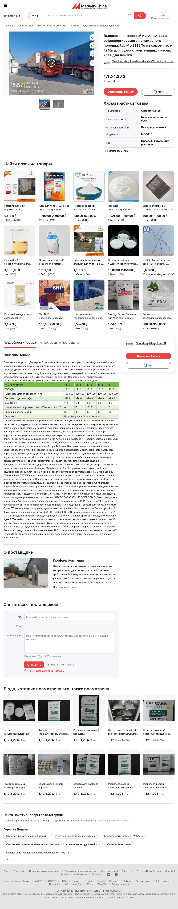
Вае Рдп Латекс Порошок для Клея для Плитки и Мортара (122, 316)
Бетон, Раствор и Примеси (64, 25)
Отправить (34, 665)
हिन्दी (66, 884)
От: (21, 617)
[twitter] (116, 874)
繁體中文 (52, 881)
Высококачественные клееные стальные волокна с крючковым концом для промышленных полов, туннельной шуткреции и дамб (158, 208)
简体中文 (39, 881)
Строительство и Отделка (31, 25)
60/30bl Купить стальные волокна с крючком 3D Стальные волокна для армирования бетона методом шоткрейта (157, 262)
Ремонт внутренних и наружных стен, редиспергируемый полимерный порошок (16, 208)
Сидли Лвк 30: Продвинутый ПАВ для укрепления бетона (17, 262)
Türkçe (90, 884)
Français (76, 881)
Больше (8, 859)
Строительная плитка (119, 844)
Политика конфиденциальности (80, 871)
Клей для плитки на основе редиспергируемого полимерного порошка (54, 208)
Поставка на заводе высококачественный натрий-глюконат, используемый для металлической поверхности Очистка (86, 208)
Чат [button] (160, 91)
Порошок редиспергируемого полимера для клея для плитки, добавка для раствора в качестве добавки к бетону (121, 208)
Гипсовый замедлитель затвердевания (17, 315)
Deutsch (101, 881)
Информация (80, 874)
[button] (5, 5)
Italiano (127, 881)
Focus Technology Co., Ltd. (86, 890)
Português (114, 881)
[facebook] (108, 874)
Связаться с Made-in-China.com (116, 871)
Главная (8, 25)
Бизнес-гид (97, 874)
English (26, 881)
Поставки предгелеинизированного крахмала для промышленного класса (157, 316)
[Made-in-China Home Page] (89, 6)
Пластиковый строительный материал (75, 835)
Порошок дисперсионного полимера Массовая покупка (37, 852)
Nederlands (54, 884)
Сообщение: (16, 635)
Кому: (19, 626)
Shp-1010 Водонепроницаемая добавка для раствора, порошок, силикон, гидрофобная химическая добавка (53, 316)
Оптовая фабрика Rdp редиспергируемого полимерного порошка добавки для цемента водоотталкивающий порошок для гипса (51, 262)
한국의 (156, 881)
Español (88, 881)
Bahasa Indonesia (120, 884)
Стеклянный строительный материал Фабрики (32, 844)
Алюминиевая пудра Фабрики (83, 844)
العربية (167, 881)
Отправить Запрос (121, 91)
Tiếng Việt (102, 884)
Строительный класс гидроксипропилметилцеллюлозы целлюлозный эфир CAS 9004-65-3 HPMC (123, 262)
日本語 (64, 881)
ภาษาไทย (77, 884)
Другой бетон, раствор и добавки (101, 25)
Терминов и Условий (124, 897)
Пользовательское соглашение (44, 871)
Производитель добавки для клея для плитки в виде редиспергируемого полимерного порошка (89, 262)
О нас (6, 871)
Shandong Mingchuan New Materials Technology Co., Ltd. (143, 61)
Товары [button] (36, 15)
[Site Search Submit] (140, 15)
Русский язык (142, 881)
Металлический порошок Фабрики (123, 835)
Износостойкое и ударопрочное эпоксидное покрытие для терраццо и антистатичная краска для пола (89, 316)
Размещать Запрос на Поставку (44, 670)
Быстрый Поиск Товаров (149, 871)
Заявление (19, 871)
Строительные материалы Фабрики (26, 835)
